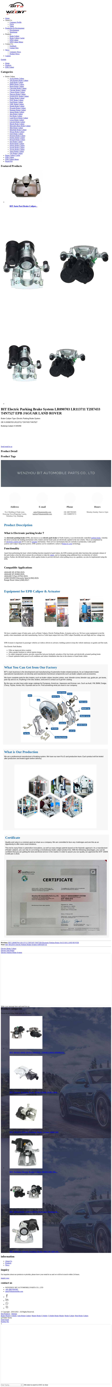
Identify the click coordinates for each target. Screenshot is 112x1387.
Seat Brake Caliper (16, 142)
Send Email (5, 1320)
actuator (34, 542)
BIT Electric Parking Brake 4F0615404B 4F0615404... (34, 1092)
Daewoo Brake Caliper (18, 94)
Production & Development (14, 28)
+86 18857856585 (11, 1289)
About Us (8, 1261)
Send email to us (6, 446)
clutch (52, 555)
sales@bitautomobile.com (42, 512)
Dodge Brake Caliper (17, 98)
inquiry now (5, 1278)
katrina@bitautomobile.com (42, 514)
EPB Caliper (14, 40)
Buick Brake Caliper (17, 86)
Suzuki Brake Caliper (17, 147)
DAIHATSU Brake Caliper (19, 96)
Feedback (13, 46)
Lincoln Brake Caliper (17, 122)
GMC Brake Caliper (17, 104)
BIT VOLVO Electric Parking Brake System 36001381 (34, 1132)
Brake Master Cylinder (9, 1316)
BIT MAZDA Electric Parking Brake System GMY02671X (26, 945)
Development (14, 30)
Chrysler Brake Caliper (18, 90)
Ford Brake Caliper (16, 102)
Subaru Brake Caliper (17, 145)
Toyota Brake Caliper (17, 149)
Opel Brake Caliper (16, 134)
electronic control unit (13, 542)
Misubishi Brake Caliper (18, 130)
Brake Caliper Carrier (17, 38)
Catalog (8, 56)
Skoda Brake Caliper (17, 144)
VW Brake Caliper (16, 153)
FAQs (12, 24)
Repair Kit (8, 161)
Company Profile (15, 22)
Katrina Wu (5, 1322)
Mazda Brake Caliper (17, 124)
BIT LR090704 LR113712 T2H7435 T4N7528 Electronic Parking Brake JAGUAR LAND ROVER (43, 943)
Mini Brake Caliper (16, 128)
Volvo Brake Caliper (17, 151)
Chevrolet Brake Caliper (18, 88)
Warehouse (13, 32)
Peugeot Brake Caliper (17, 136)
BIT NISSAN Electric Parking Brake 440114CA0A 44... (35, 1251)
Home (7, 18)
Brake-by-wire (67, 544)
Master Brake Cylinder (39, 1316)
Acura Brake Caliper (17, 78)
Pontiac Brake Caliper (17, 138)
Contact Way (14, 48)
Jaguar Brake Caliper (17, 112)
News (7, 50)
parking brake (96, 538)
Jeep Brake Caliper (16, 114)
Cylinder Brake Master (56, 1316)
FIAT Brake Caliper (16, 100)
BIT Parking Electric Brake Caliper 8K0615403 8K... (33, 1172)
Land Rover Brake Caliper (19, 118)
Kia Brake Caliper (16, 116)
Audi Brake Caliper (16, 82)
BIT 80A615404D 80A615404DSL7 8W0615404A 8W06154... (37, 1052)
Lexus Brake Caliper (17, 120)
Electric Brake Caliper (8, 949)
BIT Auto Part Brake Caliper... (23, 206)
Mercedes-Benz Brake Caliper (20, 126)
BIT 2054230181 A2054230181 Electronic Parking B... (34, 1212)
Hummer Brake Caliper (18, 110)
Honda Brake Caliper (17, 106)
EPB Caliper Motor (16, 42)
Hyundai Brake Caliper (18, 108)
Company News (15, 52)
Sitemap (14, 1314)
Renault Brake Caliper (17, 140)
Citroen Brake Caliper (17, 92)
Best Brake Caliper (81, 1316)
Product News (14, 54)
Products (8, 65)
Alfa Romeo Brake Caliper (19, 80)
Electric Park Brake (7, 950)
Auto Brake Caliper (24, 1316)
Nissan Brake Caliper (17, 132)
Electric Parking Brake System (11, 952)
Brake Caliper (14, 36)
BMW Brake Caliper (17, 84)
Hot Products (5, 1314)
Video (12, 26)
